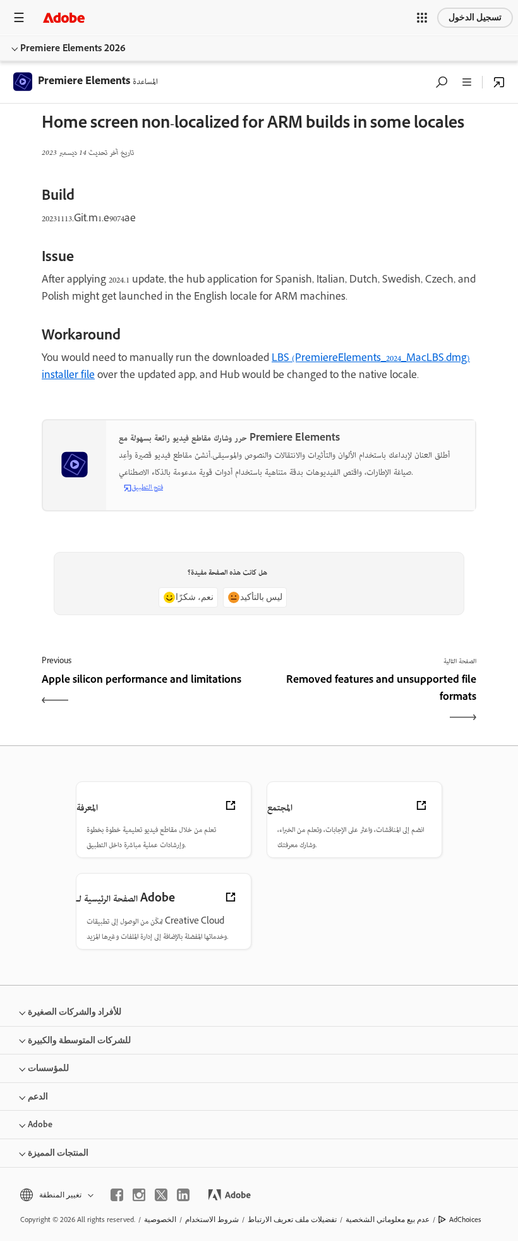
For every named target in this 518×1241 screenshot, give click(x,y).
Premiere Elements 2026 (73, 48)
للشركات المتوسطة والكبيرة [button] (79, 1040)
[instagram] (139, 1195)
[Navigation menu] (19, 17)
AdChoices (465, 1219)
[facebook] (117, 1195)
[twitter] (161, 1195)
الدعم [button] (38, 1096)
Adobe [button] (40, 1124)
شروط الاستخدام (212, 1219)
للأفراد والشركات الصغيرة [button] (74, 1011)
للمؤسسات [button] (48, 1068)
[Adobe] (64, 17)
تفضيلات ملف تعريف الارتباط (292, 1219)
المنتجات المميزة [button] (58, 1152)
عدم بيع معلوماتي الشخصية (388, 1219)
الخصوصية (160, 1219)
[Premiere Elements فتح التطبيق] (499, 82)
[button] (422, 18)
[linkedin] (183, 1195)
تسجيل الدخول (475, 17)
